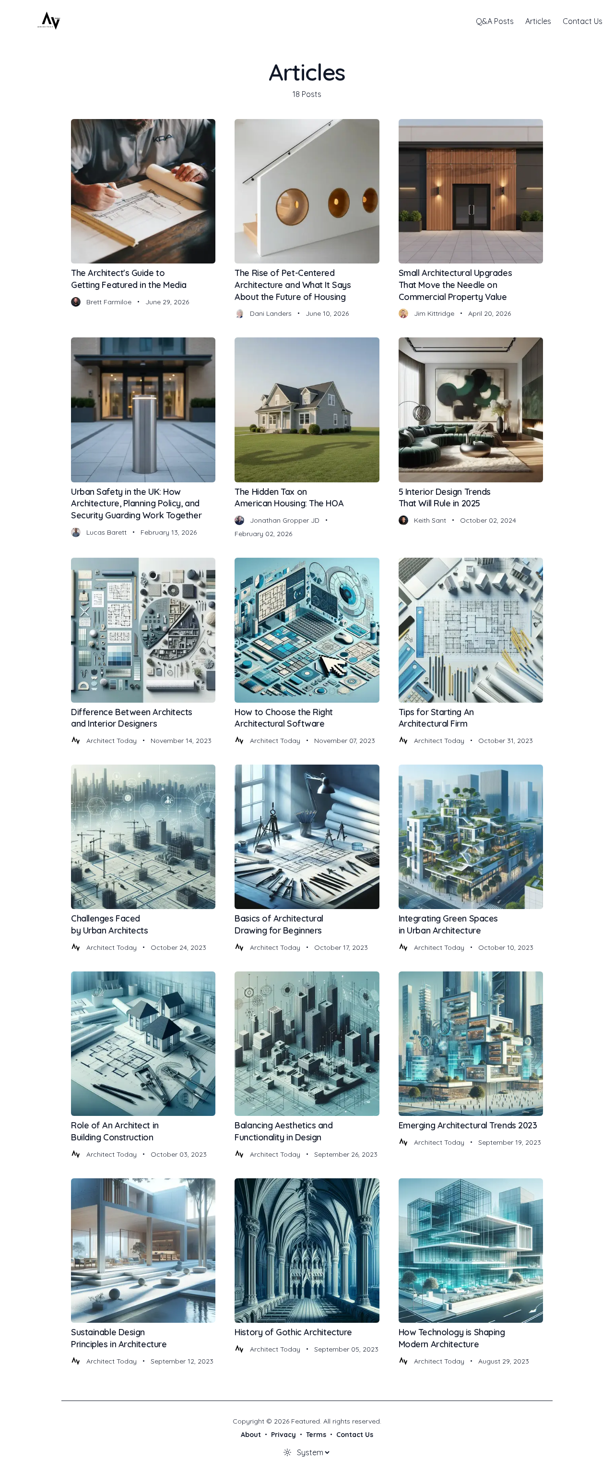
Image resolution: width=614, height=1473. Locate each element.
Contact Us (582, 21)
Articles (538, 21)
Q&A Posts (495, 21)
